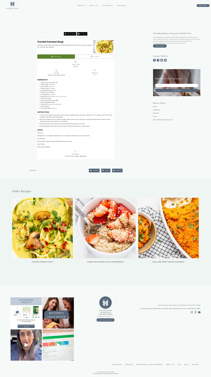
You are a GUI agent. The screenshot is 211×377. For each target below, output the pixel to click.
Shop (155, 116)
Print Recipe (83, 34)
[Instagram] (158, 60)
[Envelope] (161, 60)
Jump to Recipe (70, 34)
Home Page (117, 364)
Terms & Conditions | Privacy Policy (105, 372)
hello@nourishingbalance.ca (105, 316)
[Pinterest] (165, 60)
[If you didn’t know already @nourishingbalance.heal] (58, 345)
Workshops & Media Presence (149, 364)
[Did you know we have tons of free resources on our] (26, 313)
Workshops (121, 5)
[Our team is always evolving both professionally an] (58, 313)
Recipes (156, 113)
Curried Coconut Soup (42, 262)
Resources (107, 5)
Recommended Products (163, 120)
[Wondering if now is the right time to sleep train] (26, 345)
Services (80, 5)
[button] (94, 170)
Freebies (156, 110)
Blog (155, 106)
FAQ (179, 364)
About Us (93, 5)
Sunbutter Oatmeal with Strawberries (105, 262)
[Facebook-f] (154, 60)
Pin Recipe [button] (96, 56)
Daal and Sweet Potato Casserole (169, 262)
